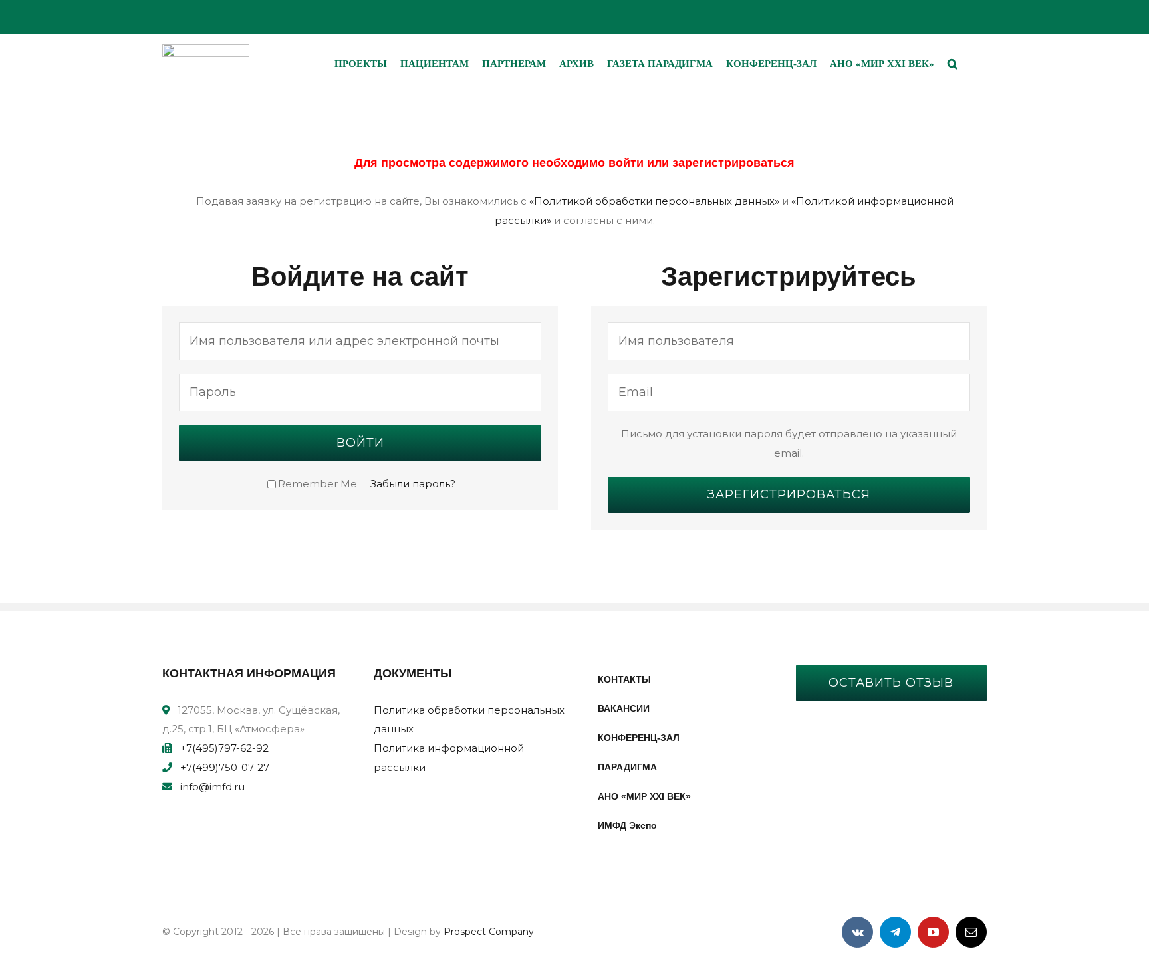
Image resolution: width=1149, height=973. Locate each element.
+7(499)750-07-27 (224, 767)
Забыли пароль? (412, 483)
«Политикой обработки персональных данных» (654, 201)
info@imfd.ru (212, 786)
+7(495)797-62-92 (224, 748)
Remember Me (317, 483)
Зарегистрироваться (788, 494)
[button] (953, 64)
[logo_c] (205, 49)
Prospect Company (489, 932)
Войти (360, 442)
